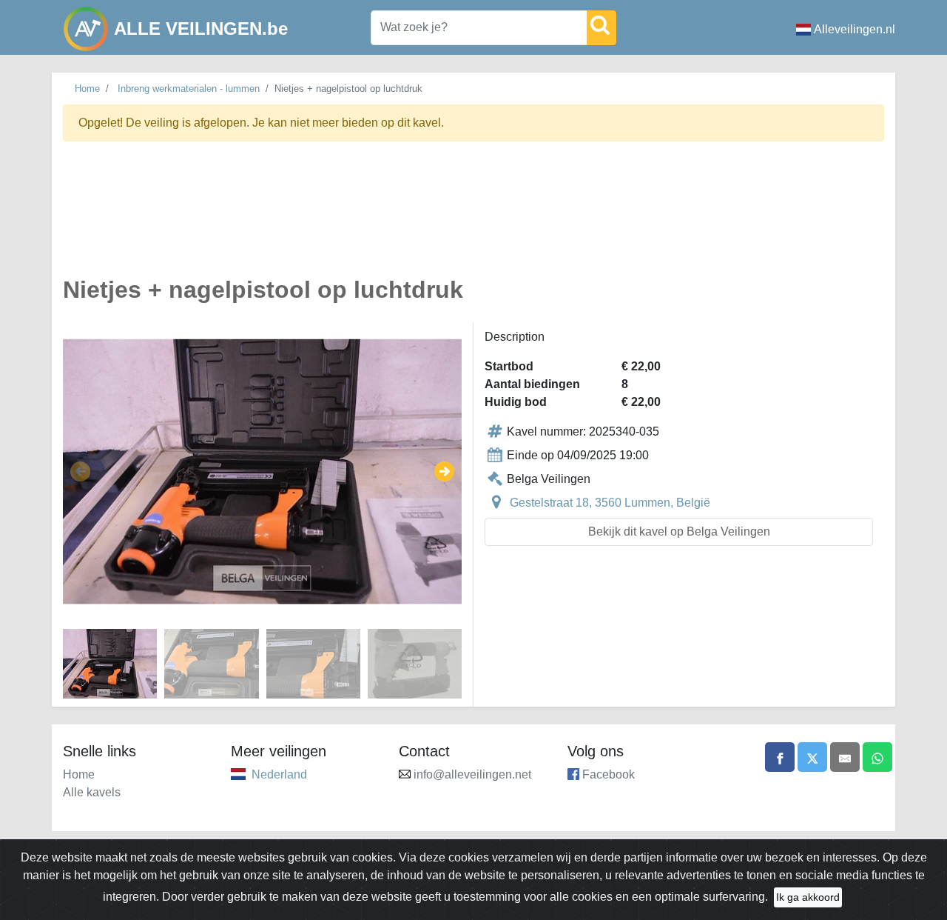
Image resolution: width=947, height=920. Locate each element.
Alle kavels (92, 792)
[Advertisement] (473, 217)
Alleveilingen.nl (854, 29)
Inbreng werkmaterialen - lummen (189, 88)
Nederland (279, 774)
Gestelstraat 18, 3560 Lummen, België (610, 502)
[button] (80, 472)
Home (87, 88)
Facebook (608, 774)
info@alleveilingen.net (472, 774)
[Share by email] (845, 757)
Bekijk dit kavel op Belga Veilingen (679, 531)
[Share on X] (812, 757)
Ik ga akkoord (808, 897)
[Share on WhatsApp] (877, 757)
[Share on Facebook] (780, 757)
